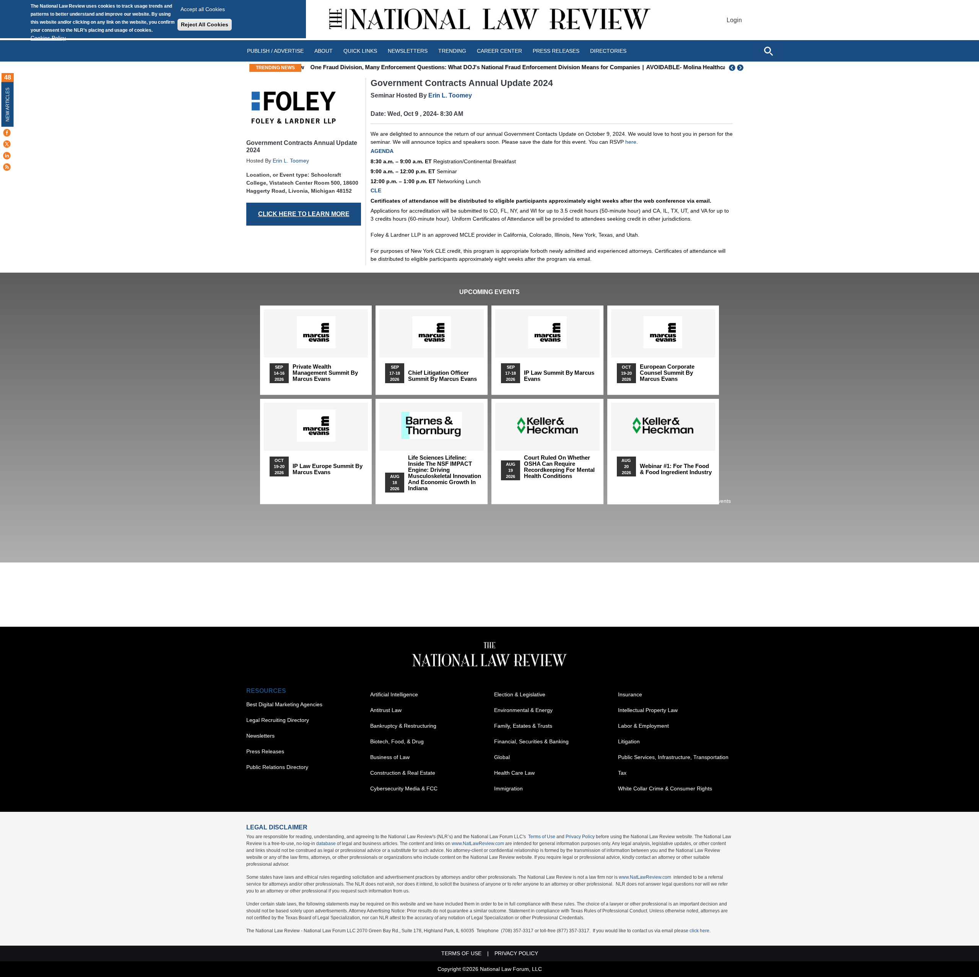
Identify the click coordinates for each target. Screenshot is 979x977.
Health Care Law (514, 773)
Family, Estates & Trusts (523, 726)
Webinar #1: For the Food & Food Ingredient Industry (676, 469)
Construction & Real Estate (402, 773)
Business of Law (390, 757)
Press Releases (265, 751)
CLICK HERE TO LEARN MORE (304, 214)
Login (734, 20)
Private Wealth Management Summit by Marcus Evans (325, 373)
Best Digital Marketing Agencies (284, 704)
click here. (700, 930)
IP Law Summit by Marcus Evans (559, 376)
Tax (622, 773)
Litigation (629, 741)
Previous (732, 68)
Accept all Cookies (203, 9)
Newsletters (408, 51)
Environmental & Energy (523, 710)
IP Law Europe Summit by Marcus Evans (328, 469)
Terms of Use (541, 836)
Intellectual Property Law (648, 710)
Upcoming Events (489, 292)
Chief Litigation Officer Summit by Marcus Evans (442, 376)
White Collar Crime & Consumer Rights (665, 788)
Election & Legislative (519, 694)
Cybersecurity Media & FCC (403, 788)
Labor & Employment (643, 726)
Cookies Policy (48, 38)
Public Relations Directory (277, 767)
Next (741, 68)
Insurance (630, 694)
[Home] (489, 20)
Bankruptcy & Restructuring (403, 726)
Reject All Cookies (204, 24)
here (630, 142)
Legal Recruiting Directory (277, 720)
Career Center (499, 51)
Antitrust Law (386, 710)
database (326, 843)
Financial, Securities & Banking (531, 741)
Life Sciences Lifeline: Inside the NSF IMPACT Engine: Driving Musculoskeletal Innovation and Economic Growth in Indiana (444, 473)
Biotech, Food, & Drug (397, 741)
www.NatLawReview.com (478, 843)
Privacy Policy (580, 836)
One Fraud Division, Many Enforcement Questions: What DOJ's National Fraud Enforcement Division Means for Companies (471, 67)
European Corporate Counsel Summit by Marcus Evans (667, 373)
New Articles (7, 105)
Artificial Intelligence (394, 694)
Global (502, 757)
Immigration (508, 788)
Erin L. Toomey (291, 161)
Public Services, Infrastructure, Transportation (673, 757)
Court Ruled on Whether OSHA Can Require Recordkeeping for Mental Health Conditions (559, 467)
